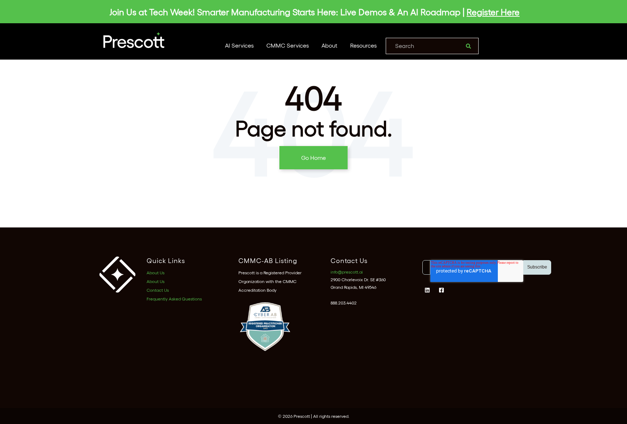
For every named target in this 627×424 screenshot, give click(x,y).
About (329, 45)
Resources (363, 45)
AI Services (239, 45)
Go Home (313, 157)
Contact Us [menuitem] (158, 289)
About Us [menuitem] (155, 272)
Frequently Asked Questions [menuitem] (174, 298)
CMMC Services (287, 45)
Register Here (493, 12)
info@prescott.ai (347, 271)
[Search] (468, 46)
